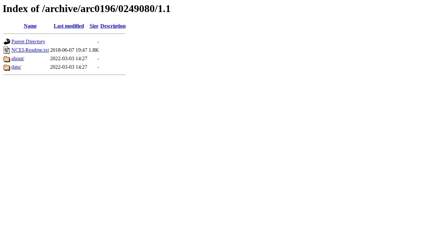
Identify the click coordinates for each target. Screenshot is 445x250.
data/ (16, 67)
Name (30, 26)
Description (113, 26)
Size (94, 26)
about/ (17, 58)
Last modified (69, 26)
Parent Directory (28, 41)
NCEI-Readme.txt (30, 50)
